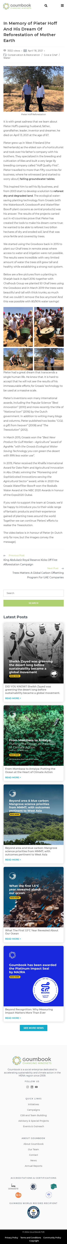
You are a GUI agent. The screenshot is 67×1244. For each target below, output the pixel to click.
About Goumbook (34, 1144)
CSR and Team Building (33, 1115)
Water (7, 58)
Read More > (13, 698)
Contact (33, 1155)
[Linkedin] (32, 1087)
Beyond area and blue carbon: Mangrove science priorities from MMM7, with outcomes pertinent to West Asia (31, 851)
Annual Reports (33, 1166)
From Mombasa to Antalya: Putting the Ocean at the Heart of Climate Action (30, 770)
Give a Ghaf (50, 55)
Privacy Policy (11, 1237)
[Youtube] (36, 1087)
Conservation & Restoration (24, 55)
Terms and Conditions (30, 1237)
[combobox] (33, 593)
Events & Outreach (33, 1126)
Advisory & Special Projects (33, 1120)
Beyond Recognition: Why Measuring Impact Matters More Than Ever (29, 1011)
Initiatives (33, 1104)
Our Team (33, 1149)
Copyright (34, 1241)
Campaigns (33, 1109)
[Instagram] (27, 1087)
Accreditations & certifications (33, 1178)
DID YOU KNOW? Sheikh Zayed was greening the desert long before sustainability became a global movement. (32, 690)
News (33, 1160)
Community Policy (52, 1237)
